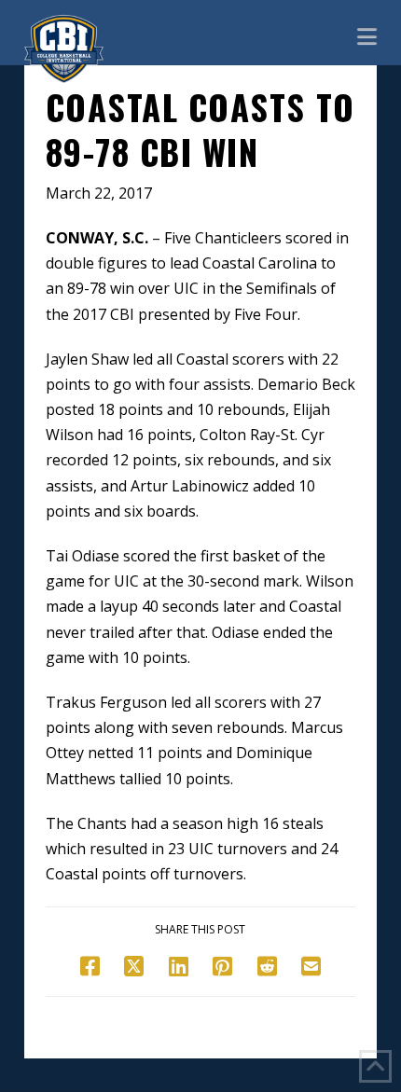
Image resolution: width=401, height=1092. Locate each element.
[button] (367, 35)
